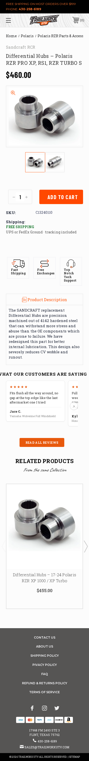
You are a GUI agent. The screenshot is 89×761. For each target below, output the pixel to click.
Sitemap (74, 757)
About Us (44, 646)
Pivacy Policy (44, 665)
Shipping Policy (44, 655)
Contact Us (44, 637)
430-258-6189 (30, 9)
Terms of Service (44, 692)
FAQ (44, 674)
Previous (3, 546)
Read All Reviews (42, 442)
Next (85, 546)
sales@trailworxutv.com (46, 747)
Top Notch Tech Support (70, 275)
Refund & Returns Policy (44, 683)
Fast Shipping (18, 271)
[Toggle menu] (13, 20)
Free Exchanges (45, 271)
